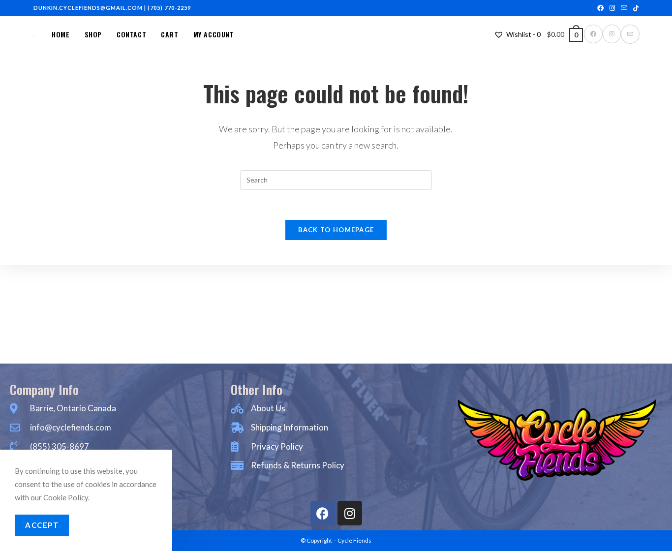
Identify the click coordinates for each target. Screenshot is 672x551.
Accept (42, 524)
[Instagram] (349, 513)
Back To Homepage (336, 230)
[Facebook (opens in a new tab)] (600, 8)
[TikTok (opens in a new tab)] (634, 8)
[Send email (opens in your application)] (624, 8)
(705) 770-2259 (169, 7)
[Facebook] (322, 513)
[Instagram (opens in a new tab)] (612, 8)
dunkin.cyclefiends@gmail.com (88, 7)
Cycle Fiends (354, 540)
